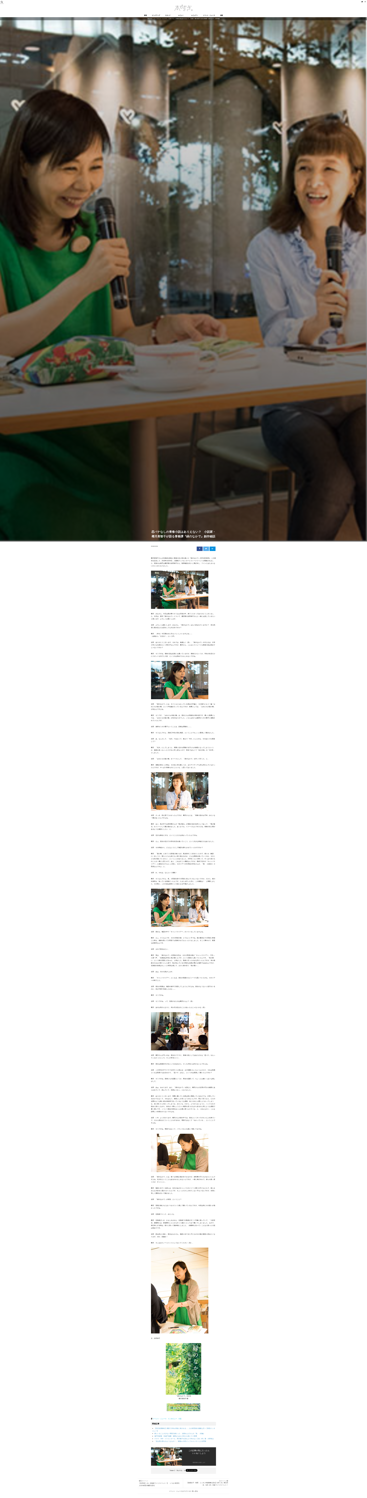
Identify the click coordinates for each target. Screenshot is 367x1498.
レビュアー (194, 15)
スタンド (168, 15)
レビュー (181, 15)
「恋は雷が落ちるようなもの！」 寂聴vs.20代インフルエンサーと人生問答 (180, 1441)
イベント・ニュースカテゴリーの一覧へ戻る (183, 1491)
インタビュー (172, 1418)
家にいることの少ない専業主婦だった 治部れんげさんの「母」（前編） (179, 1433)
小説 (179, 1418)
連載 (221, 15)
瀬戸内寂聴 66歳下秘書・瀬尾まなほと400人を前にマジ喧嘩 (175, 1436)
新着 (145, 15)
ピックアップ (156, 15)
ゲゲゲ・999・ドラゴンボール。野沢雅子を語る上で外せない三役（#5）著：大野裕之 (184, 1438)
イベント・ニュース (209, 15)
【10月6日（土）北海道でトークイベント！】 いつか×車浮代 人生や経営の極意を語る (160, 1483)
